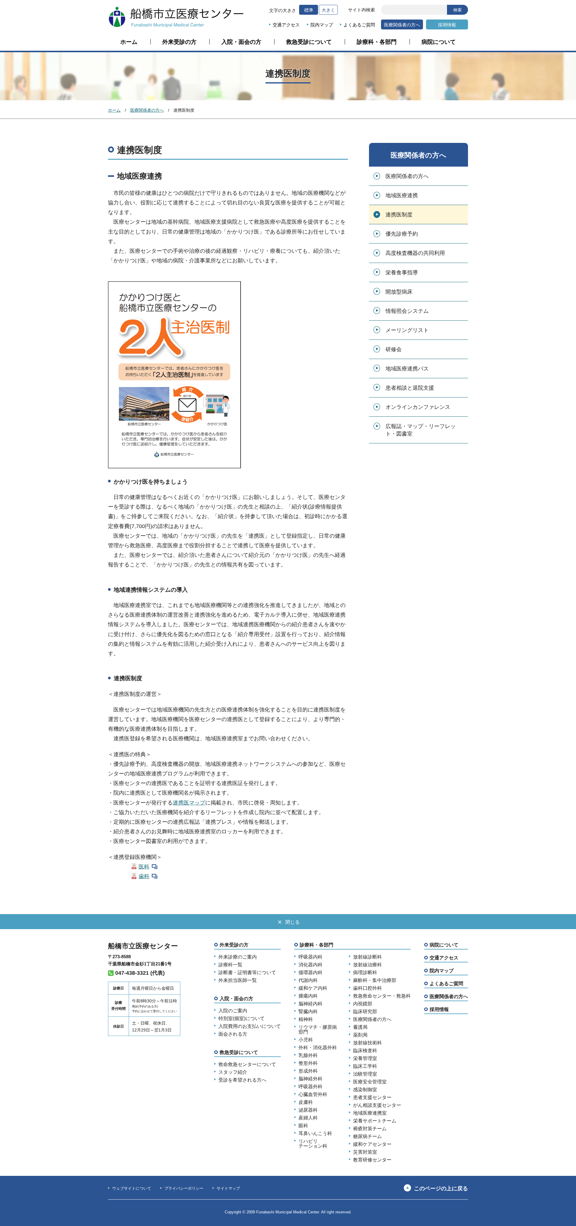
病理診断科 (365, 972)
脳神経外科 (310, 1079)
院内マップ (321, 24)
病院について (439, 42)
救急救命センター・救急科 (382, 996)
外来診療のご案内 (237, 957)
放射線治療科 (367, 964)
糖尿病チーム (367, 1136)
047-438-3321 (132, 973)
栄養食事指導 (402, 273)
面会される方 (232, 1034)
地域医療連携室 (370, 1113)
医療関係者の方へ (402, 24)
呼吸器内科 (310, 957)
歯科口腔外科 (367, 988)
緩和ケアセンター (372, 1144)
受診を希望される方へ (242, 1080)
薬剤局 (360, 1035)
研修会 (394, 349)
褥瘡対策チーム (370, 1128)
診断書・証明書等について (247, 972)
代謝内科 (308, 980)
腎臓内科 (308, 1011)
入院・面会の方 (241, 42)
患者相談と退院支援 (410, 388)
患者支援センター (372, 1097)
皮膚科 (305, 1102)
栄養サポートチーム (374, 1121)
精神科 (305, 1019)
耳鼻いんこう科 (315, 1133)
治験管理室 (365, 1074)
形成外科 (308, 1071)
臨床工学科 (365, 1066)
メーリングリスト (407, 330)
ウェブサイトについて (131, 1188)
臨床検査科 (365, 1050)
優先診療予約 (402, 234)
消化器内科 (310, 964)
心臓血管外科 (312, 1094)
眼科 (303, 1125)
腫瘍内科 (308, 996)
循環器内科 (310, 972)
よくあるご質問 (359, 24)
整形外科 (308, 1063)
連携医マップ (189, 803)
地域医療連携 (402, 195)
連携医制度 (399, 215)
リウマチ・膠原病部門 (317, 1029)
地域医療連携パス (407, 369)
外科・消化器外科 (317, 1047)
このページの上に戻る (441, 1188)
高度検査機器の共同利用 (415, 253)
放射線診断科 (367, 957)
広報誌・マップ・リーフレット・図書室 (421, 430)
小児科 (305, 1039)
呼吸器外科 (310, 1086)
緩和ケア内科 (312, 988)
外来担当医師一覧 (237, 980)
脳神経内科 (310, 1003)
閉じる (292, 922)
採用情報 (447, 24)
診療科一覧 (230, 964)
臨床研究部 (365, 1011)
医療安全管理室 (370, 1082)
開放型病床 (399, 292)
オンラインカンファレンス (418, 407)
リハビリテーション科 (312, 1144)
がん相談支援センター (377, 1105)
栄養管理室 (365, 1058)
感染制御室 (365, 1089)
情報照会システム (407, 311)
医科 (144, 867)
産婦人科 (308, 1118)
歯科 (144, 876)
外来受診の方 (179, 42)
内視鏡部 (362, 1003)
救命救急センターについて (247, 1064)
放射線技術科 (367, 1042)
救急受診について (309, 42)
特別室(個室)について (241, 1018)
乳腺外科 (308, 1055)
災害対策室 (365, 1152)
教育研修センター (372, 1160)
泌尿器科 (308, 1110)
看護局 (360, 1027)
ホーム (128, 42)
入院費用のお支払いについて (249, 1026)
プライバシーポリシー (183, 1188)
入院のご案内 (232, 1010)
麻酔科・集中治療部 (374, 980)
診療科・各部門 (377, 42)
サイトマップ (228, 1188)
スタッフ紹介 (232, 1072)
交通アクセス (286, 24)
